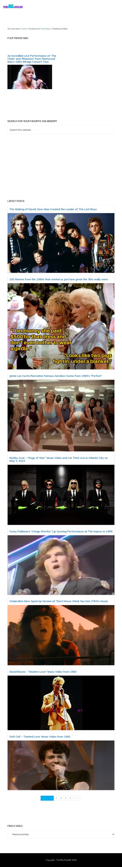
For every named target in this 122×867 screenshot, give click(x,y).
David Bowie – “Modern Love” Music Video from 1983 (43, 671)
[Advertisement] (61, 167)
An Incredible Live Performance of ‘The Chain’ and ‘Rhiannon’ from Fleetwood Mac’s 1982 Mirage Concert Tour (31, 58)
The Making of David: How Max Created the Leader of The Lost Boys (53, 209)
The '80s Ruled (13, 6)
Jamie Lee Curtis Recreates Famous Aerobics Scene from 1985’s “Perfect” (55, 376)
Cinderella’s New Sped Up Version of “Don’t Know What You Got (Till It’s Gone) (58, 601)
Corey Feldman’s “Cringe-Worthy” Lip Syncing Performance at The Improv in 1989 (60, 531)
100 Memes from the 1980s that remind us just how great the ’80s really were (58, 279)
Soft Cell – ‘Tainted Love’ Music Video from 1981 (40, 736)
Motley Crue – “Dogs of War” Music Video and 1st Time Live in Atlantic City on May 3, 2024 (58, 459)
